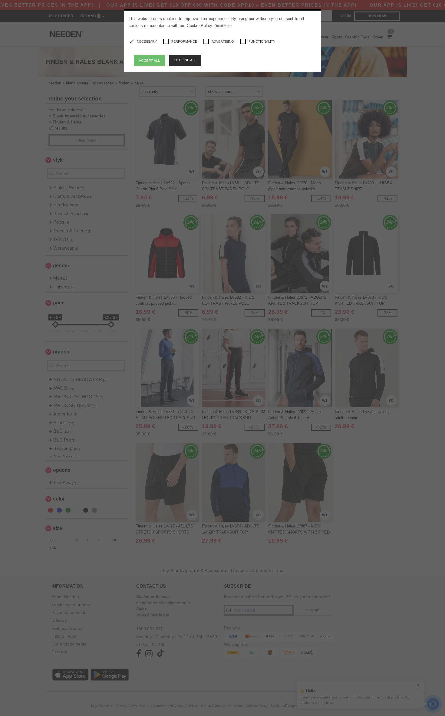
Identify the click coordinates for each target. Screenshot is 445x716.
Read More (223, 26)
